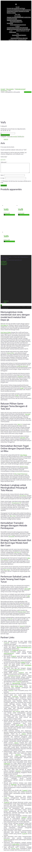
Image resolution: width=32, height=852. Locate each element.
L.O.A (11, 30)
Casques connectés (12, 17)
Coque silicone (22, 24)
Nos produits (17, 15)
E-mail (3, 178)
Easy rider (17, 14)
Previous (6, 301)
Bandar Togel (22, 612)
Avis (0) (6, 139)
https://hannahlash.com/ (24, 647)
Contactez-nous (13, 39)
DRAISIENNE (20, 17)
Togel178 (9, 619)
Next (5, 302)
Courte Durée (24, 27)
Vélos (29, 17)
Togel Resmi (15, 844)
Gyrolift (27, 30)
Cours (8, 27)
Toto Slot (27, 414)
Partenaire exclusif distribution (14, 20)
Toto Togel (27, 588)
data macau (16, 711)
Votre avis (4, 162)
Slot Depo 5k (4, 325)
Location (17, 26)
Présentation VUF (18, 21)
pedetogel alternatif (22, 366)
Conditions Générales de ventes (21, 11)
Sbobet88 (11, 536)
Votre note (4, 157)
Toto (28, 596)
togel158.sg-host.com (14, 675)
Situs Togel (6, 569)
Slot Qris (22, 437)
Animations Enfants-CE (15, 27)
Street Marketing (22, 35)
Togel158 (20, 376)
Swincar (12, 21)
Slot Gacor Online (6, 332)
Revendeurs (15, 35)
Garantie (13, 38)
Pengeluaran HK (16, 503)
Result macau (24, 466)
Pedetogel (15, 650)
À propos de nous (11, 8)
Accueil (17, 7)
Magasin (17, 38)
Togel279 (19, 775)
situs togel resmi (17, 686)
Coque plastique (14, 24)
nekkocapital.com (9, 653)
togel (21, 388)
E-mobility (25, 17)
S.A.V (17, 36)
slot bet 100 (17, 552)
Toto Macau (23, 455)
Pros (17, 33)
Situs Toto (13, 516)
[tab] (6, 139)
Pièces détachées (23, 38)
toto (17, 395)
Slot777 (20, 424)
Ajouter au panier (5, 135)
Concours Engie (11, 10)
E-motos (9, 18)
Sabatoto (18, 754)
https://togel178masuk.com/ (17, 669)
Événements (10, 11)
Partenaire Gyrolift (19, 10)
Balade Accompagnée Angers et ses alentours (18, 29)
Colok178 (10, 690)
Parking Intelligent (20, 30)
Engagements (27, 10)
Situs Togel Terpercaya (20, 474)
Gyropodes (14, 18)
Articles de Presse (20, 8)
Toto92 (23, 733)
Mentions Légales (11, 12)
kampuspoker (16, 683)
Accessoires (10, 23)
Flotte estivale (12, 32)
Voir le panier (27, 92)
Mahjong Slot (10, 353)
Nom (2, 175)
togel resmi (19, 725)
